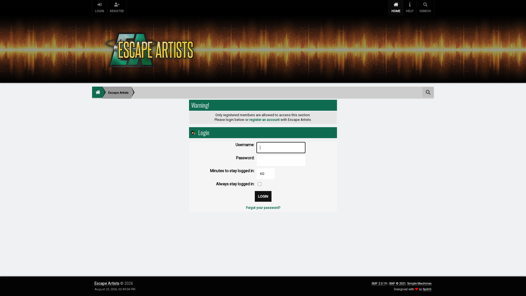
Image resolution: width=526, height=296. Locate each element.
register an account (264, 120)
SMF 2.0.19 (379, 283)
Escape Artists (107, 283)
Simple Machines (419, 283)
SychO (427, 289)
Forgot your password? (263, 208)
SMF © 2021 (397, 283)
